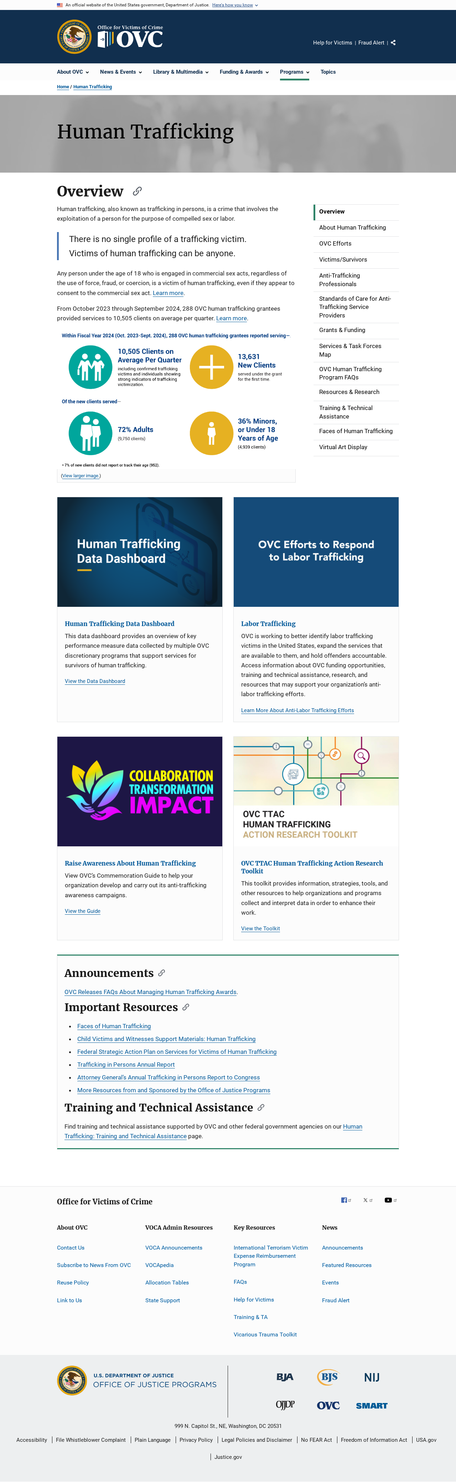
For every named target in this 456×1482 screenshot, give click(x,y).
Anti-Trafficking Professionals (339, 280)
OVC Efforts (335, 243)
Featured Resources (347, 1265)
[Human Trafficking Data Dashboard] (139, 552)
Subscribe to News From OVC (94, 1265)
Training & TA (251, 1317)
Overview (332, 211)
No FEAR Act (316, 1440)
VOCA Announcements (173, 1247)
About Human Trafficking (352, 227)
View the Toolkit (260, 928)
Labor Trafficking (268, 624)
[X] (370, 1205)
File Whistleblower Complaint (91, 1440)
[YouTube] (392, 1205)
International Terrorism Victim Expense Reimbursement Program (271, 1256)
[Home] (133, 36)
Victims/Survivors (343, 259)
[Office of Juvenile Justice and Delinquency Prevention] (285, 1411)
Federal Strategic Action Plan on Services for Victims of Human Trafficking (177, 1051)
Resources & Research (349, 391)
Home (63, 86)
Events (330, 1282)
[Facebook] (349, 1205)
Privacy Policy (196, 1440)
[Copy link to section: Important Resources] (183, 1006)
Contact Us (70, 1247)
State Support (162, 1300)
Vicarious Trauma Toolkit (265, 1334)
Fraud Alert (371, 43)
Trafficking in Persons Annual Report (126, 1064)
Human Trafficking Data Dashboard (120, 624)
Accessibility (31, 1440)
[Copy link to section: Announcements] (159, 972)
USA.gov (426, 1440)
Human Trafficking (92, 86)
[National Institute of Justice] (372, 1382)
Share (399, 48)
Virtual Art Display (343, 447)
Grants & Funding (342, 329)
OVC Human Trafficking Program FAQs (350, 373)
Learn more (168, 292)
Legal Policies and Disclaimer (257, 1440)
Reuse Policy (73, 1282)
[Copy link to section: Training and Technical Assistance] (258, 1107)
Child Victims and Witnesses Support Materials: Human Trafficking (166, 1038)
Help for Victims (332, 43)
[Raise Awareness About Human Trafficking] (139, 792)
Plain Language (153, 1440)
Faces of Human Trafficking (356, 431)
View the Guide (82, 911)
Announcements (342, 1247)
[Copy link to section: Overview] (134, 190)
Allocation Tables (167, 1282)
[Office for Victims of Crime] (328, 1410)
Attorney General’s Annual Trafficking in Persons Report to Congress (168, 1077)
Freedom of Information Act (374, 1440)
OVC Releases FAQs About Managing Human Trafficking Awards (150, 991)
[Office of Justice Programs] (74, 36)
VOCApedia (159, 1265)
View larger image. (80, 475)
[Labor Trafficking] (316, 552)
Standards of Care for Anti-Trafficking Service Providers (355, 307)
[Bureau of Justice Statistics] (328, 1387)
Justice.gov (228, 1457)
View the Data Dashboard (95, 681)
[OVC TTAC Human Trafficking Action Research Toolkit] (316, 792)
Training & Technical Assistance (346, 412)
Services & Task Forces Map (350, 350)
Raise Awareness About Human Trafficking (130, 863)
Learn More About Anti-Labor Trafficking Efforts (297, 710)
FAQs (240, 1281)
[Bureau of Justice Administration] (285, 1382)
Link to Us (69, 1300)
